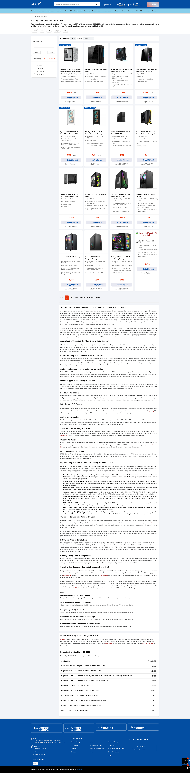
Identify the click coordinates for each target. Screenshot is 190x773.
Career (110, 755)
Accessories (107, 11)
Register (135, 5)
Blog (91, 752)
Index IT (63, 639)
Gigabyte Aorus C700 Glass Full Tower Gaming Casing (80, 690)
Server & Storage (127, 11)
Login (140, 5)
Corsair (35, 31)
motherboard (104, 575)
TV (136, 11)
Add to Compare (71, 101)
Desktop (34, 11)
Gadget (146, 11)
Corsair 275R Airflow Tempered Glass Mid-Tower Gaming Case (83, 666)
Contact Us (111, 745)
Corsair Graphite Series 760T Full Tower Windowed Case (81, 705)
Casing (63, 38)
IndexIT (74, 588)
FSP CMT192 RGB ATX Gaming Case (74, 710)
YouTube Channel (147, 643)
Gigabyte (56, 31)
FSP (49, 31)
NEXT (76, 298)
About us (92, 742)
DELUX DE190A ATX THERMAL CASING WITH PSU (80, 695)
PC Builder (153, 4)
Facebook (108, 643)
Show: (68, 38)
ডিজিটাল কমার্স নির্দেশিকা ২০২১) (97, 748)
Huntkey (65, 31)
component (63, 435)
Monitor (59, 11)
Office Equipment (76, 11)
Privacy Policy (75, 745)
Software (116, 11)
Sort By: (79, 38)
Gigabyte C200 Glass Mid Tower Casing (75, 685)
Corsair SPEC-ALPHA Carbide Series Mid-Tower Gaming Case (83, 700)
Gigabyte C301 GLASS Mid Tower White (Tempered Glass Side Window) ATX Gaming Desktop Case (96, 676)
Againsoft (79, 769)
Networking (96, 11)
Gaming (154, 11)
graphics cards (152, 523)
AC (141, 11)
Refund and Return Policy (116, 748)
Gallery (73, 748)
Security (87, 11)
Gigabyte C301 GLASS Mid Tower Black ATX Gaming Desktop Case (94, 134)
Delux (42, 31)
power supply (67, 575)
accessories (108, 573)
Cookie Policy (75, 742)
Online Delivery (113, 742)
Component (50, 11)
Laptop (41, 11)
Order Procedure (113, 752)
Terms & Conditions (96, 745)
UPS (66, 11)
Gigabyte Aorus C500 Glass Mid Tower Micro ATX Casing (81, 671)
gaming (151, 411)
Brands (73, 752)
